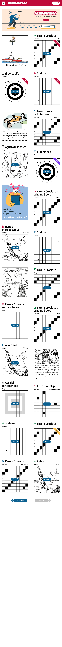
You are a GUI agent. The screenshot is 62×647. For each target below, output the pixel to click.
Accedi (49, 3)
